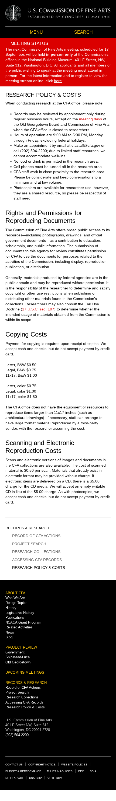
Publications (15, 617)
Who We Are (15, 598)
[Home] (58, 13)
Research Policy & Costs (38, 567)
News (9, 632)
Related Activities (19, 627)
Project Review (21, 647)
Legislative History (19, 613)
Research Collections (36, 552)
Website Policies (74, 764)
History (10, 608)
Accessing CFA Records (37, 560)
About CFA (15, 593)
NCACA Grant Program (23, 622)
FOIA (93, 771)
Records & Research (27, 528)
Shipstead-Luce (17, 657)
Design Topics (16, 603)
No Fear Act (14, 777)
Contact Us (14, 764)
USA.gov (35, 777)
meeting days (90, 119)
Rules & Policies (60, 771)
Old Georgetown (17, 662)
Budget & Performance (23, 771)
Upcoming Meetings (24, 672)
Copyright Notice (42, 764)
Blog (8, 637)
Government (15, 652)
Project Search (29, 544)
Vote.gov (54, 777)
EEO (81, 771)
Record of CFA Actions (36, 536)
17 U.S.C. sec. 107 (38, 309)
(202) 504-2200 (17, 735)
